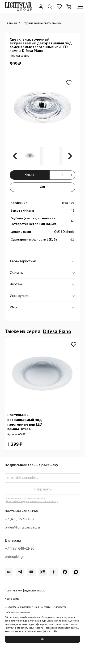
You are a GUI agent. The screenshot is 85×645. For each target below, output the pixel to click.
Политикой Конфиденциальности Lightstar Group (32, 501)
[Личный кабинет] (40, 6)
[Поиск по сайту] (50, 6)
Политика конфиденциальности (25, 590)
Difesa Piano (68, 203)
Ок (42, 639)
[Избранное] (59, 6)
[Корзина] (68, 6)
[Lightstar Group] (18, 6)
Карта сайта (12, 599)
